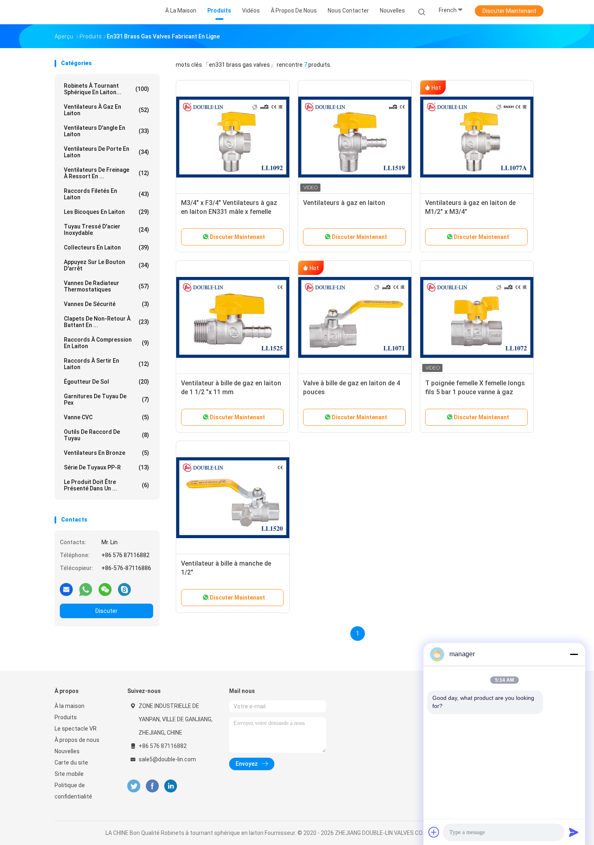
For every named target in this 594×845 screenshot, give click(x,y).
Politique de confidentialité (73, 791)
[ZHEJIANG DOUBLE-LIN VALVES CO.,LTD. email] (66, 589)
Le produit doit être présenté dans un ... (106, 485)
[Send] (573, 832)
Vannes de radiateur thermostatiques (106, 286)
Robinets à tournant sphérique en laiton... (106, 88)
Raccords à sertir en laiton (106, 363)
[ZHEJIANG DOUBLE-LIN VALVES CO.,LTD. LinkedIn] (170, 786)
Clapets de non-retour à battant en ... (106, 321)
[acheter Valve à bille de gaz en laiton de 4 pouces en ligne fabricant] (354, 317)
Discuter (106, 611)
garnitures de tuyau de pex (106, 399)
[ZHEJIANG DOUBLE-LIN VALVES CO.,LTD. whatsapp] (85, 589)
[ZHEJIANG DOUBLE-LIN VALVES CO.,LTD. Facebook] (152, 786)
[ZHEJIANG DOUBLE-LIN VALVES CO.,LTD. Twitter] (133, 786)
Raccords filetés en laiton (106, 194)
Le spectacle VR (76, 728)
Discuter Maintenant (509, 11)
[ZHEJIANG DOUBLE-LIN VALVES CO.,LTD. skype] (124, 589)
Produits (66, 717)
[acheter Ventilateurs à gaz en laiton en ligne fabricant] (354, 137)
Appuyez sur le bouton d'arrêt (106, 265)
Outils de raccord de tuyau (106, 435)
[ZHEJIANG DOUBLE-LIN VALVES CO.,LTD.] (86, 12)
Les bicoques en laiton (106, 212)
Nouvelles (67, 751)
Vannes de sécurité (106, 304)
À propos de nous (77, 740)
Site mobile (69, 774)
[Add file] (434, 832)
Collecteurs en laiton (106, 247)
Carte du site (71, 762)
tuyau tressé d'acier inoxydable (106, 229)
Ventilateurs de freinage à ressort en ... (106, 173)
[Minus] (574, 654)
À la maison (69, 706)
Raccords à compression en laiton (106, 342)
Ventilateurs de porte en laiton (106, 152)
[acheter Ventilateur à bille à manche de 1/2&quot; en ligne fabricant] (232, 497)
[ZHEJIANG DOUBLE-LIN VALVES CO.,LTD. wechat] (105, 589)
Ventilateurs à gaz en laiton (106, 110)
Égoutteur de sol (106, 381)
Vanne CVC (106, 417)
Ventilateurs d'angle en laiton (106, 131)
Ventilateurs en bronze (106, 453)
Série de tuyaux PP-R (106, 467)
